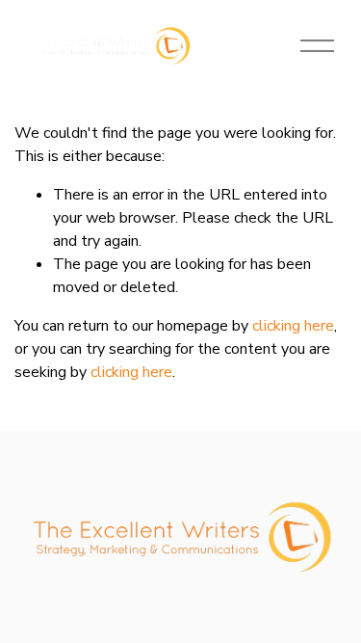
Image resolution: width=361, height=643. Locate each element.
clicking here (293, 325)
